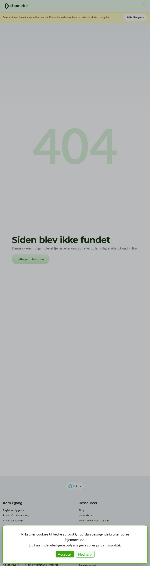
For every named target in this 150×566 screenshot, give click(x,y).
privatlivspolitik (108, 545)
